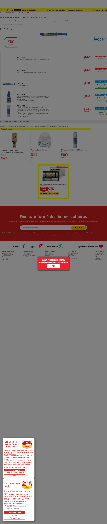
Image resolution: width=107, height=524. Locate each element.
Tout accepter (15, 470)
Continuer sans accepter (15, 473)
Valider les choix (15, 512)
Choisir (14, 476)
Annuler (15, 515)
